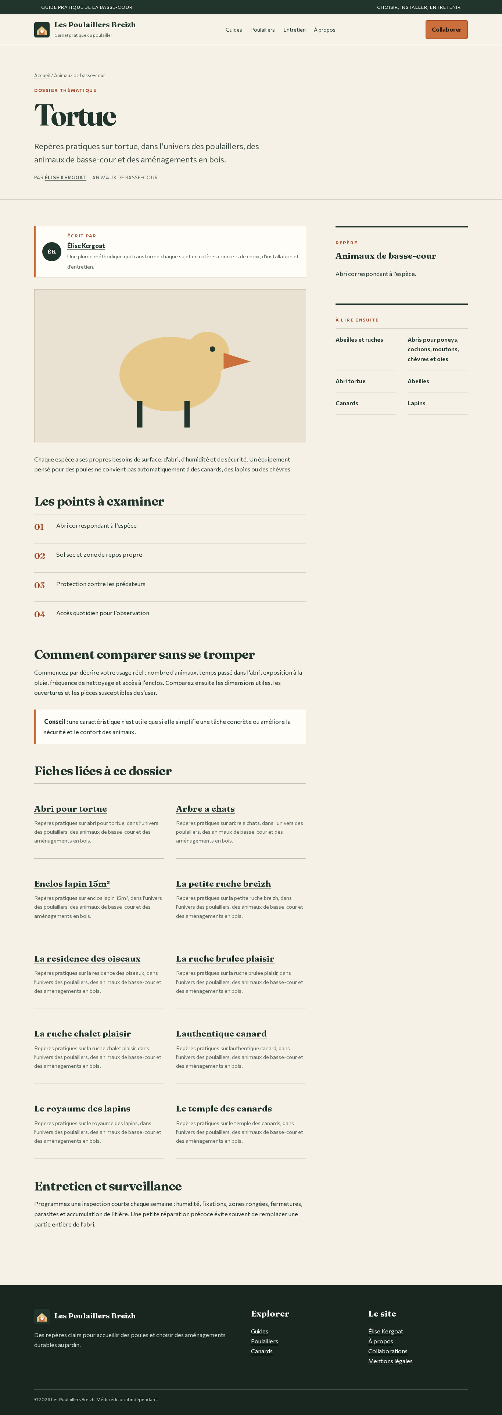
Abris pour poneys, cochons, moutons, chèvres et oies (433, 349)
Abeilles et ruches (359, 339)
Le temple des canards (224, 1108)
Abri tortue (351, 380)
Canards (347, 402)
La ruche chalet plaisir (82, 1033)
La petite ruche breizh (223, 883)
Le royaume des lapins (82, 1108)
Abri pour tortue (70, 808)
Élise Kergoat (66, 177)
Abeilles (418, 380)
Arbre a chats (205, 808)
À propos (325, 29)
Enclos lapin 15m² (72, 883)
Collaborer (447, 29)
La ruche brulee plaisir (225, 958)
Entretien (294, 29)
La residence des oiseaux (87, 958)
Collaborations (388, 1350)
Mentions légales (390, 1360)
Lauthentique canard (221, 1033)
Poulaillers (262, 29)
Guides (234, 29)
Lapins (417, 402)
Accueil (42, 75)
